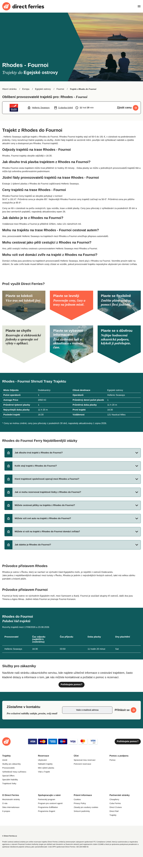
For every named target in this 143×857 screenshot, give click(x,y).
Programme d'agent (46, 811)
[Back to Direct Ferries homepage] (23, 6)
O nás (4, 803)
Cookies (77, 799)
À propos (6, 811)
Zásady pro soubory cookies (86, 807)
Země (4, 760)
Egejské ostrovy (43, 89)
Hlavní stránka (9, 89)
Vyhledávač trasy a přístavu (14, 772)
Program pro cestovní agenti (50, 803)
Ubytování (42, 760)
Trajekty (112, 815)
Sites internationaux (10, 807)
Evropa (25, 89)
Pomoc (112, 760)
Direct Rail (114, 811)
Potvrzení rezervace (82, 764)
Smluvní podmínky (82, 811)
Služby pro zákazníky (11, 764)
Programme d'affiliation (48, 807)
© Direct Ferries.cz (9, 836)
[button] (72, 452)
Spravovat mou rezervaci (84, 760)
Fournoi (60, 89)
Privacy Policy (80, 803)
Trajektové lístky (9, 783)
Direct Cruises (115, 807)
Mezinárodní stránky (11, 799)
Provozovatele (8, 768)
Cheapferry (114, 799)
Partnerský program (46, 799)
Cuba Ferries (115, 803)
